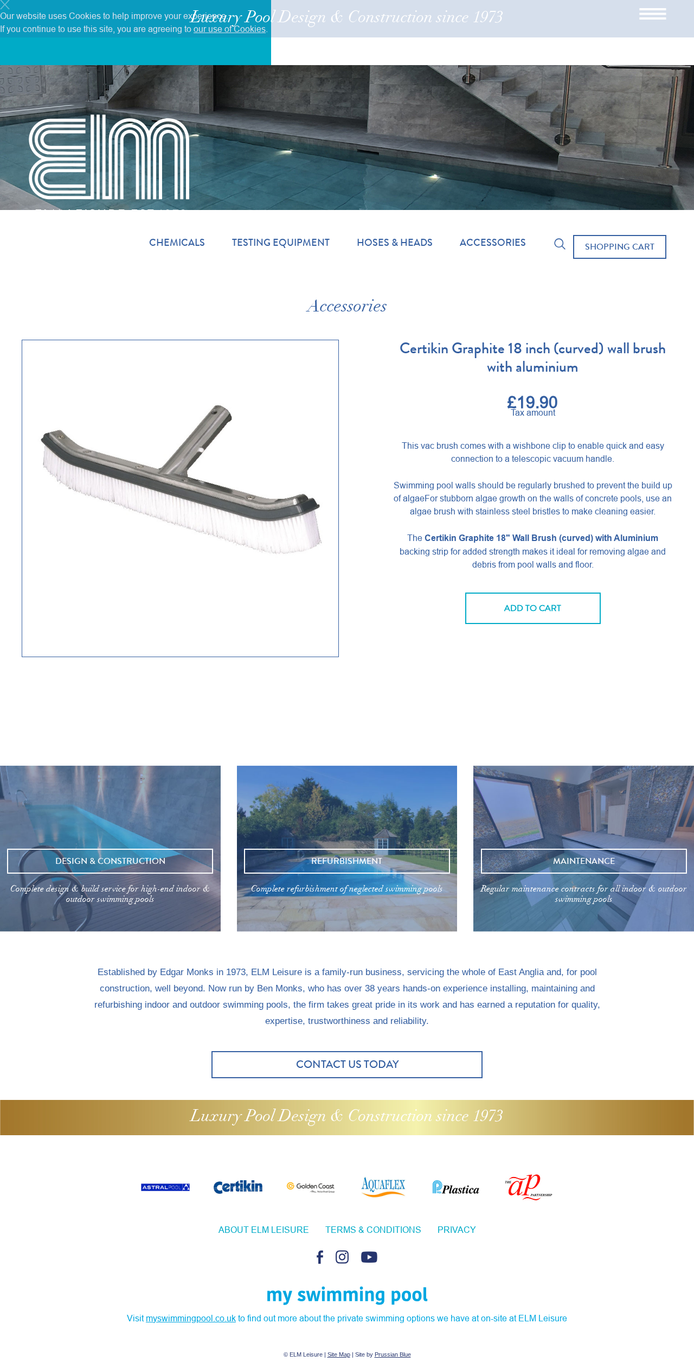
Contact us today (347, 1064)
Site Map (338, 1354)
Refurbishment (346, 861)
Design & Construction (110, 861)
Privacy (457, 1230)
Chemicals (177, 243)
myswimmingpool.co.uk (191, 1318)
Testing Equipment (281, 243)
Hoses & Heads (395, 243)
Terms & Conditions (373, 1230)
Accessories (493, 243)
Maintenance (584, 861)
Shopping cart (619, 246)
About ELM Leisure (264, 1230)
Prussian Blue (393, 1354)
